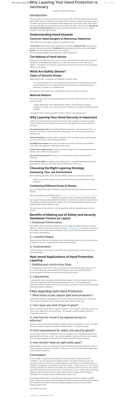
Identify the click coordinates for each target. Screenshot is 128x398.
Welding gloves (74, 228)
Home (106, 3)
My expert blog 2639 (21, 2)
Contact (112, 3)
